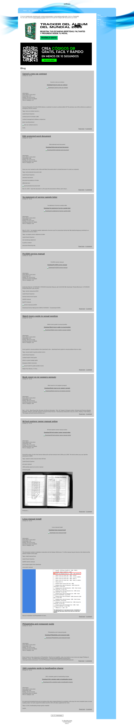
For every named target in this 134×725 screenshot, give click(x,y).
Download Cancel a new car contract (57, 85)
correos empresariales (47, 16)
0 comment (89, 308)
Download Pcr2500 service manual (57, 265)
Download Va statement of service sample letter (57, 208)
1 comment (89, 369)
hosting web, (29, 16)
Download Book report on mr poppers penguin (57, 388)
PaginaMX (76, 16)
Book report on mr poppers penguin (39, 377)
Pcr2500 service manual (33, 254)
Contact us (46, 10)
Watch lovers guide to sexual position (40, 316)
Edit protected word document (36, 136)
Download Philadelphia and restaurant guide (57, 635)
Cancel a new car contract (34, 74)
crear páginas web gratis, (61, 16)
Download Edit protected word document (57, 147)
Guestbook (35, 10)
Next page (59, 715)
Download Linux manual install (57, 530)
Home (25, 10)
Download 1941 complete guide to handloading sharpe (57, 679)
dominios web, (37, 16)
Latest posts (103, 16)
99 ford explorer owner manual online (40, 421)
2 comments (88, 661)
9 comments (88, 128)
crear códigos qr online (39, 17)
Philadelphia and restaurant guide (38, 624)
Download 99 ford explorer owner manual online (57, 432)
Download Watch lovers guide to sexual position (57, 327)
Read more (81, 128)
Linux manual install (31, 519)
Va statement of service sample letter (39, 197)
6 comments (88, 189)
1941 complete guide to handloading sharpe (42, 668)
